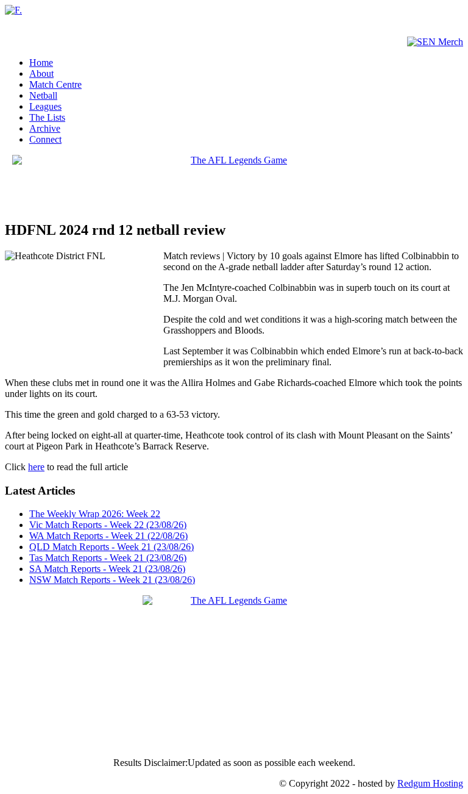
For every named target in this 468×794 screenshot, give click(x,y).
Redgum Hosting (430, 783)
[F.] (13, 10)
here (36, 467)
